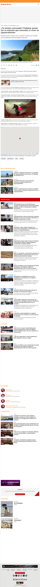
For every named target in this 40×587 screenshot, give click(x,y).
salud (17, 158)
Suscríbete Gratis (20, 494)
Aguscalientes (10, 158)
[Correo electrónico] (11, 65)
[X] (4, 65)
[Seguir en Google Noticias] (38, 65)
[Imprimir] (16, 65)
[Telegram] (9, 65)
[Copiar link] (14, 65)
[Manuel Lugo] (3, 396)
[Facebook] (1, 65)
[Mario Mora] (3, 401)
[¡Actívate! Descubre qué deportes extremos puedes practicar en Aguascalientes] (7, 182)
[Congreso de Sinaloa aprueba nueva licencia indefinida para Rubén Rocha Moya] (7, 441)
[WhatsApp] (6, 65)
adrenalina (21, 71)
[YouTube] (19, 576)
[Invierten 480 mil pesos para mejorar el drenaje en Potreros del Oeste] (7, 292)
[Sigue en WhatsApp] (36, 65)
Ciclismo (21, 158)
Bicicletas (3, 158)
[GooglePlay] (26, 576)
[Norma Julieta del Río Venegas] (3, 406)
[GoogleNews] (21, 576)
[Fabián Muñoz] (3, 390)
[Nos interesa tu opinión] (20, 566)
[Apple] (24, 576)
